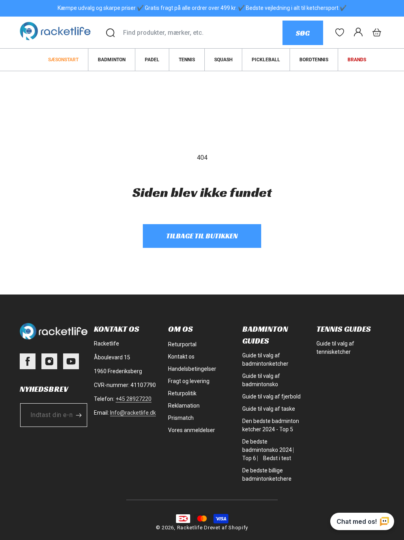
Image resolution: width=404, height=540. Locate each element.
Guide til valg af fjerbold (271, 396)
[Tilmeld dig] (78, 415)
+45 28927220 (134, 399)
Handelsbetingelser (192, 369)
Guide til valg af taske (268, 409)
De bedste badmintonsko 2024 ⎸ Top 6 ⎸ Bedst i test (270, 449)
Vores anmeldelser (191, 430)
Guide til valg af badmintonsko (261, 380)
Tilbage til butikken (202, 235)
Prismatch (181, 418)
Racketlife (190, 528)
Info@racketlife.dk (133, 413)
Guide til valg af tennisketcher (335, 347)
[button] (376, 32)
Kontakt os (181, 356)
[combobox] (202, 33)
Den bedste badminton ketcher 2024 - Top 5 (270, 425)
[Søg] (110, 32)
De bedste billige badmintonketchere (267, 474)
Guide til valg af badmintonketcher (265, 359)
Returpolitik (182, 393)
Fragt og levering (188, 381)
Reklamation (184, 405)
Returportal (182, 344)
